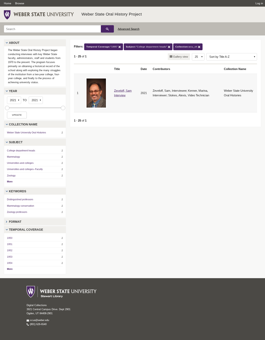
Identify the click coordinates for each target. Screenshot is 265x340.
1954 (9, 263)
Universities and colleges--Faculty (25, 169)
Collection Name (23, 124)
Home (7, 3)
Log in (259, 3)
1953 (9, 256)
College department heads (21, 150)
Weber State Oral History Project (111, 14)
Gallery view (180, 56)
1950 (9, 238)
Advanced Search (128, 28)
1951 (9, 244)
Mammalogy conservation (20, 206)
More (10, 181)
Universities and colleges (20, 163)
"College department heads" (147, 47)
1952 (9, 250)
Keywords (17, 191)
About (14, 42)
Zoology (11, 175)
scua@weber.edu (39, 320)
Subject (16, 142)
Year (13, 91)
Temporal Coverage (26, 229)
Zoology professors (17, 212)
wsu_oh (186, 47)
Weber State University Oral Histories (26, 132)
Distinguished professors (20, 199)
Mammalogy (13, 156)
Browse (19, 3)
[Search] (107, 29)
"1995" (102, 47)
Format (15, 221)
